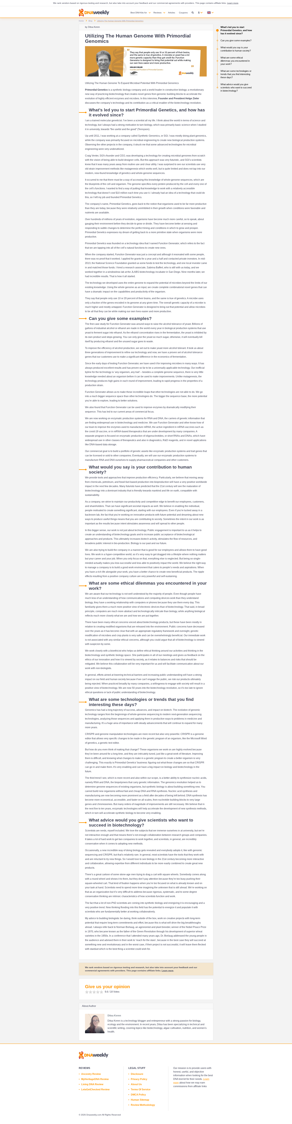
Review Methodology (143, 1105)
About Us (136, 1084)
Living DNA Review (92, 1084)
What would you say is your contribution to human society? (236, 49)
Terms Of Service (140, 1089)
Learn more (232, 3)
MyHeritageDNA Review (95, 1079)
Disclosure (137, 1074)
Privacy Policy (139, 1079)
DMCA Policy (138, 1094)
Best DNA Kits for (138, 12)
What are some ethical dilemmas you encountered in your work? (235, 60)
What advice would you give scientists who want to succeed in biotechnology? (236, 87)
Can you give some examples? (236, 40)
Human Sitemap (140, 1100)
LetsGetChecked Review (95, 1089)
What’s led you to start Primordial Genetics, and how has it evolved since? (236, 30)
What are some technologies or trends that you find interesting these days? (236, 74)
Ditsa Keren (94, 27)
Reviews (157, 12)
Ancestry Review (91, 1074)
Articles (171, 12)
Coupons (183, 12)
